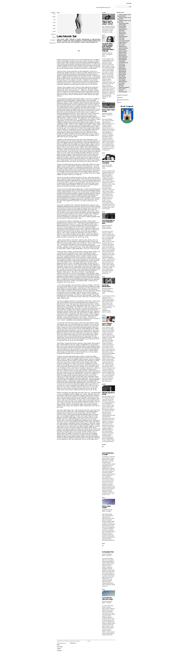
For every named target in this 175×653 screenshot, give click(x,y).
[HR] (130, 3)
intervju (53, 37)
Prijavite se (73, 643)
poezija (53, 16)
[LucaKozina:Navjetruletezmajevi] (107, 598)
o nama (53, 31)
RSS (58, 645)
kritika (54, 25)
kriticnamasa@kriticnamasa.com (103, 7)
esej (54, 19)
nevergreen (52, 40)
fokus (54, 28)
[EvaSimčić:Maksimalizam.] (106, 285)
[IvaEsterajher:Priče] (108, 552)
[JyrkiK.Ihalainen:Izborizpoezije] (107, 324)
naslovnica (53, 12)
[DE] (127, 3)
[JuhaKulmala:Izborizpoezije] (108, 453)
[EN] (129, 3)
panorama (53, 34)
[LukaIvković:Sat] (66, 36)
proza (54, 13)
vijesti (54, 22)
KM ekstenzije (52, 42)
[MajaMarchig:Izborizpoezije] (108, 393)
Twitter (59, 648)
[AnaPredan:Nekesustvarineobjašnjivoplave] (108, 221)
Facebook (60, 646)
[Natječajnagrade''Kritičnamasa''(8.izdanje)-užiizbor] (107, 22)
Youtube (59, 650)
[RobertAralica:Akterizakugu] (108, 110)
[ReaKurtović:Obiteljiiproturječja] (108, 162)
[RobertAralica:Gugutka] (106, 506)
